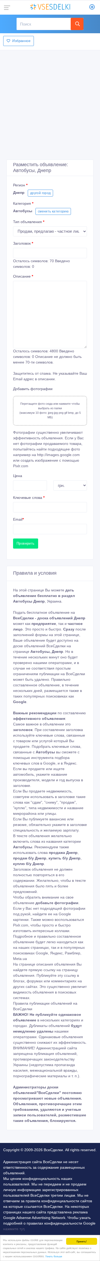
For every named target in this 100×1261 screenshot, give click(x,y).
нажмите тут (13, 1229)
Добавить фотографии (33, 389)
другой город (40, 193)
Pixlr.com (20, 466)
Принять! (82, 1241)
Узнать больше (53, 1256)
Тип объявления (28, 222)
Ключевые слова (29, 497)
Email (18, 519)
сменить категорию (53, 211)
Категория (23, 203)
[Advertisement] (50, 103)
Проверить (26, 543)
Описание (23, 276)
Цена (17, 476)
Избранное (21, 41)
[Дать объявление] (92, 7)
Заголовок (23, 243)
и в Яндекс (67, 763)
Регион (20, 185)
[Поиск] (77, 24)
